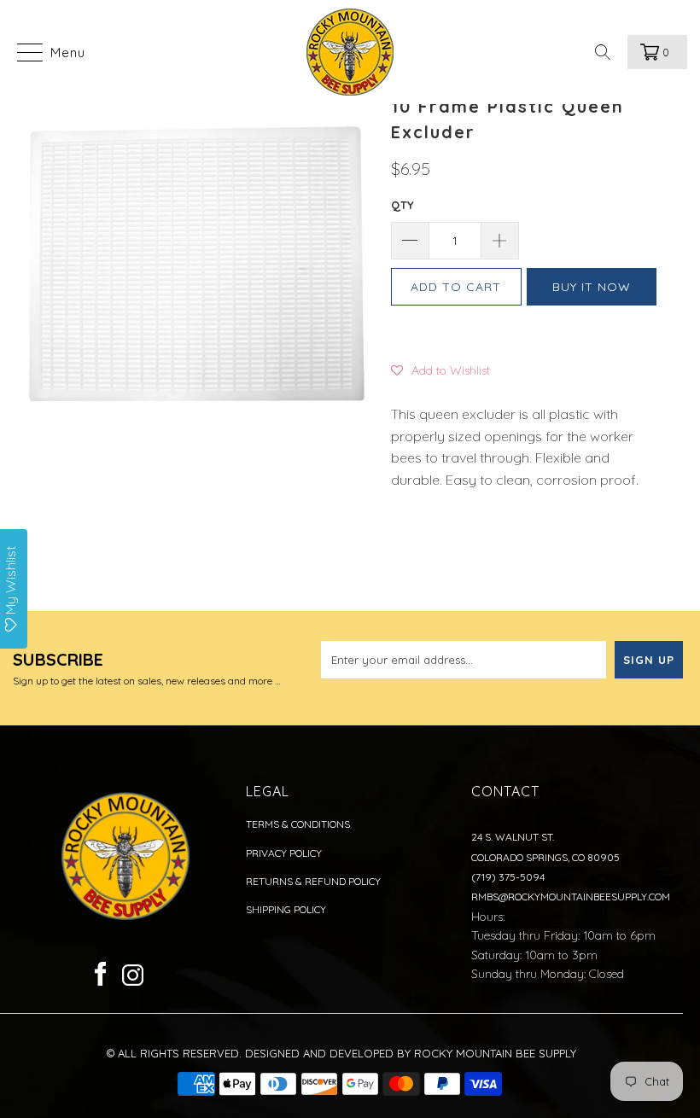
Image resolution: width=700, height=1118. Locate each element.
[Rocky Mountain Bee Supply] (349, 52)
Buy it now (591, 286)
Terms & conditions (298, 824)
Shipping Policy (286, 909)
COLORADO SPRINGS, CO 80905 (545, 857)
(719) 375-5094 (508, 877)
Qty (402, 205)
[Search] (607, 52)
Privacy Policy (284, 853)
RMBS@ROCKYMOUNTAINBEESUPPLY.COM (570, 896)
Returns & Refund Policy (313, 881)
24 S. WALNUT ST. (512, 836)
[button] (440, 369)
